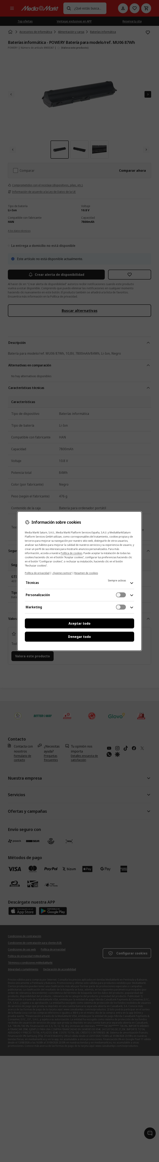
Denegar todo (79, 636)
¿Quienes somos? (62, 573)
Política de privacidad (37, 573)
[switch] (121, 594)
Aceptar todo (79, 623)
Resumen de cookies (86, 573)
